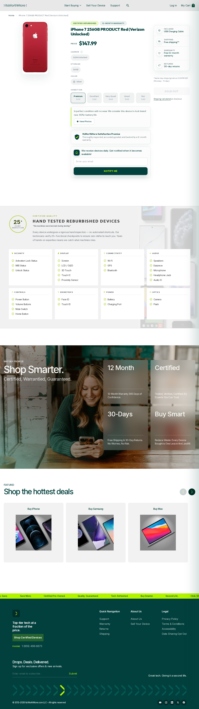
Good (127, 98)
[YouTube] (160, 702)
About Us (136, 618)
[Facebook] (184, 702)
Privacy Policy (170, 618)
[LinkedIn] (172, 702)
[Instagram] (166, 702)
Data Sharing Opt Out (174, 633)
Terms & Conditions (173, 623)
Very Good (110, 98)
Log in (173, 5)
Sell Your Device (95, 5)
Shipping (104, 633)
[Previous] (183, 491)
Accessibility (169, 628)
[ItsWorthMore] (15, 5)
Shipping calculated (162, 99)
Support (115, 5)
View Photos (85, 121)
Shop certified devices (28, 637)
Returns (104, 628)
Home (11, 15)
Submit (73, 673)
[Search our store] (127, 5)
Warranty (104, 623)
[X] (178, 702)
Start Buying (71, 5)
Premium (78, 98)
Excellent (94, 98)
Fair (143, 98)
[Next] (191, 491)
